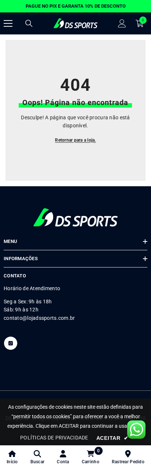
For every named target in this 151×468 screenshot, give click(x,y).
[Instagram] (11, 343)
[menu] (8, 23)
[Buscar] (29, 23)
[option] (75, 6)
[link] (37, 457)
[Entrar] (122, 23)
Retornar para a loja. (75, 140)
